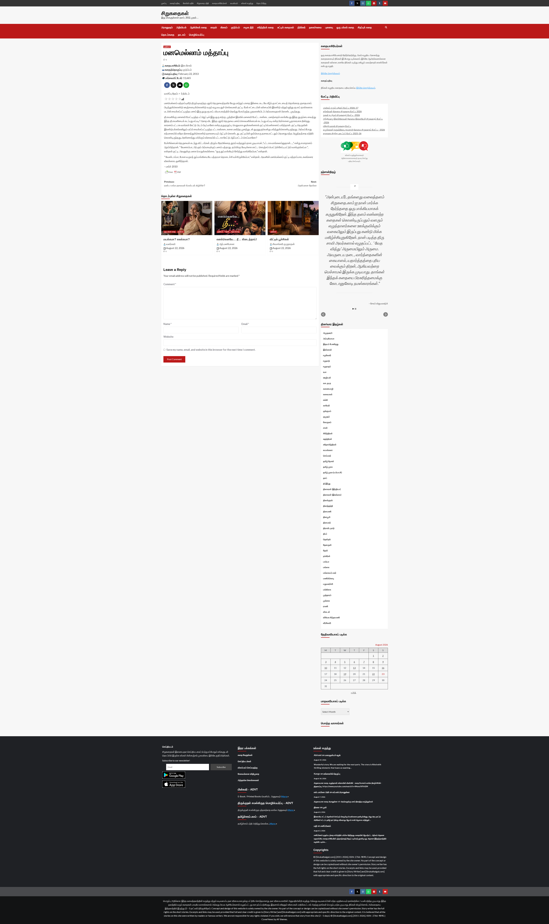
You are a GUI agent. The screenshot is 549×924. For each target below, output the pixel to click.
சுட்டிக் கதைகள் (285, 27)
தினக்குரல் (328, 500)
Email (245, 323)
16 (383, 667)
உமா (325, 372)
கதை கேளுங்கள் (245, 755)
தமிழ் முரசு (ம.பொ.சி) (332, 472)
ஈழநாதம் (327, 366)
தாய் (325, 478)
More (284, 796)
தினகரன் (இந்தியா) (332, 489)
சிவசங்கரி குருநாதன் (283, 244)
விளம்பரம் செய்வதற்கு (248, 767)
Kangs (317, 773)
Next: (307, 184)
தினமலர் (327, 522)
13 (354, 667)
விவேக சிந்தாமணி (331, 617)
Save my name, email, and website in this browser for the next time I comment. (210, 349)
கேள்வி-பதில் (188, 3)
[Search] (386, 27)
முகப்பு (164, 3)
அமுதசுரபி (327, 333)
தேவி (227, 232)
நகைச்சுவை (315, 27)
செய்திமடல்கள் (244, 761)
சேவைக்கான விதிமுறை (248, 774)
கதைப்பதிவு (175, 3)
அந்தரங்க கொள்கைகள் (248, 780)
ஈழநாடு (326, 361)
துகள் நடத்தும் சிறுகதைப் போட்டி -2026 (341, 115)
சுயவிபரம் (234, 3)
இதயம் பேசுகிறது (330, 344)
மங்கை (326, 567)
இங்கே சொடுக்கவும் (330, 73)
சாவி (325, 427)
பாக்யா (326, 561)
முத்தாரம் (327, 595)
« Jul (353, 692)
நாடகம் (181, 34)
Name (167, 323)
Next (385, 314)
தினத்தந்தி (328, 506)
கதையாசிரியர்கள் (219, 3)
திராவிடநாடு (328, 528)
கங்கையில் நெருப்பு (331, 773)
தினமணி (327, 511)
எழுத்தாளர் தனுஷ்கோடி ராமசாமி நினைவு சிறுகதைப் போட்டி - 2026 (354, 129)
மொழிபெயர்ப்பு (196, 34)
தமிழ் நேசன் (328, 461)
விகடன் (326, 612)
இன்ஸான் (327, 349)
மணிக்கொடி (328, 578)
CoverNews (267, 919)
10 (325, 667)
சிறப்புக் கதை (365, 27)
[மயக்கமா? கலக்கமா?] (186, 218)
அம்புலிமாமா (328, 338)
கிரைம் (223, 27)
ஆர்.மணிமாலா (226, 244)
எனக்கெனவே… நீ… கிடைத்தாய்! (237, 239)
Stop (355, 309)
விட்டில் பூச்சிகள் (279, 239)
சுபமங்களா (328, 450)
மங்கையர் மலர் (329, 572)
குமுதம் (326, 416)
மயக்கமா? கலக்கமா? (176, 239)
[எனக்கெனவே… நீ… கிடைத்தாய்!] (239, 218)
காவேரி (326, 405)
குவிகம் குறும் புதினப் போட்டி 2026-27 (340, 107)
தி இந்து (326, 483)
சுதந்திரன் (327, 439)
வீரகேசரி (327, 623)
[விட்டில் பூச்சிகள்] (293, 218)
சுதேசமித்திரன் (329, 444)
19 (345, 674)
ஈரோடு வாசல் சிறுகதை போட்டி (337, 126)
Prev (323, 314)
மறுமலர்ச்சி (328, 584)
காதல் (213, 27)
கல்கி (325, 400)
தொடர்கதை (167, 34)
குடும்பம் (235, 27)
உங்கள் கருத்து (247, 3)
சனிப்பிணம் (326, 826)
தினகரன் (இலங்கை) (332, 494)
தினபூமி (326, 517)
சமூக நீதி (248, 27)
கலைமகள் (327, 394)
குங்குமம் (327, 411)
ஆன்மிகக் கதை (198, 27)
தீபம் (325, 533)
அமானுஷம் (167, 27)
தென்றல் (327, 539)
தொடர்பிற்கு (261, 3)
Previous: (184, 184)
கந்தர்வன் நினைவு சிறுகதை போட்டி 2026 (342, 111)
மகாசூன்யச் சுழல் (333, 755)
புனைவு (329, 27)
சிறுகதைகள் (175, 13)
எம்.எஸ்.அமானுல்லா (341, 792)
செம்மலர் (327, 455)
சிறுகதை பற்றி (203, 3)
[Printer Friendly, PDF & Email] (173, 172)
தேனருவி (327, 545)
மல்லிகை (327, 589)
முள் (325, 807)
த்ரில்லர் (302, 27)
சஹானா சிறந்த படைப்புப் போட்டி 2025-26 (342, 133)
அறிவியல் (181, 27)
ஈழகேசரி (327, 355)
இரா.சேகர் (186, 65)
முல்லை (326, 600)
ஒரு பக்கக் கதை (345, 27)
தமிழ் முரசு (328, 467)
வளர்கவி (170, 244)
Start (353, 309)
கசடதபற (327, 383)
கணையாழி (328, 388)
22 (373, 674)
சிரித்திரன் (328, 433)
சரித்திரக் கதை (265, 27)
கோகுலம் (327, 422)
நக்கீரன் (326, 556)
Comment (169, 284)
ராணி (325, 606)
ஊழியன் (327, 377)
